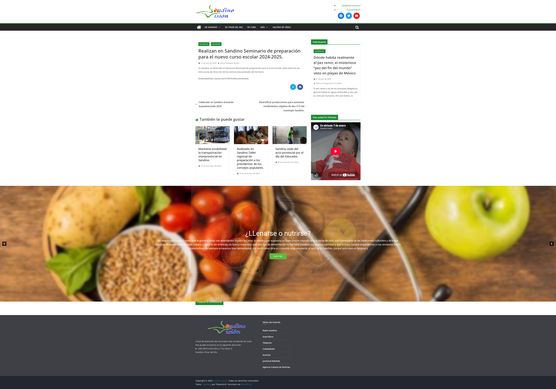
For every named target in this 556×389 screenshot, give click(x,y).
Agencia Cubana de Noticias (276, 367)
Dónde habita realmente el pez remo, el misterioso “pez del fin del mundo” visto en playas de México (335, 65)
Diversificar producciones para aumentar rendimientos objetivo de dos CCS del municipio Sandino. (281, 106)
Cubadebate (269, 348)
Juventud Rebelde (271, 361)
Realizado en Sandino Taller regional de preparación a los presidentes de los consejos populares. (250, 158)
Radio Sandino (270, 330)
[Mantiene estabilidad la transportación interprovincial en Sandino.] (212, 128)
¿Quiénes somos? (351, 5)
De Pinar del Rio (234, 27)
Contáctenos (354, 9)
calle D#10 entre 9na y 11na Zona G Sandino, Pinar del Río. (213, 350)
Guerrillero (268, 336)
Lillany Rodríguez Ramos (229, 63)
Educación (216, 44)
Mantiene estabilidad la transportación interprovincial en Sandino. (212, 154)
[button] (218, 27)
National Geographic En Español (329, 83)
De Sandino (211, 27)
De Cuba (251, 27)
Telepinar (267, 342)
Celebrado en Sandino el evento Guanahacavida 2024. (216, 104)
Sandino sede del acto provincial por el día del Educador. (289, 152)
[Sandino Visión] (198, 27)
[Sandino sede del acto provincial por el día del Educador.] (289, 128)
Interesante (319, 51)
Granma (266, 355)
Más (262, 27)
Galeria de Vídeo (282, 27)
